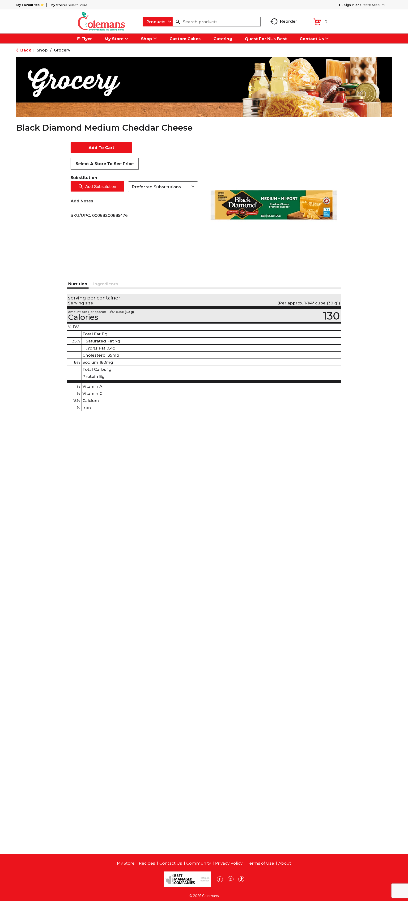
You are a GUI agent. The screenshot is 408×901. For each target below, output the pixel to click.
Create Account (372, 5)
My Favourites (28, 5)
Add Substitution (100, 186)
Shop (42, 50)
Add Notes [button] (82, 201)
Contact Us (170, 863)
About (284, 863)
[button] (101, 147)
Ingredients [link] (105, 284)
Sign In (349, 5)
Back (25, 50)
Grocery (62, 50)
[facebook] (220, 880)
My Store (126, 863)
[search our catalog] (178, 21)
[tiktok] (241, 880)
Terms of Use (260, 863)
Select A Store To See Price (105, 163)
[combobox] (158, 21)
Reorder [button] (288, 21)
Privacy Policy (228, 863)
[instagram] (231, 880)
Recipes (147, 863)
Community (198, 863)
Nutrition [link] (77, 284)
